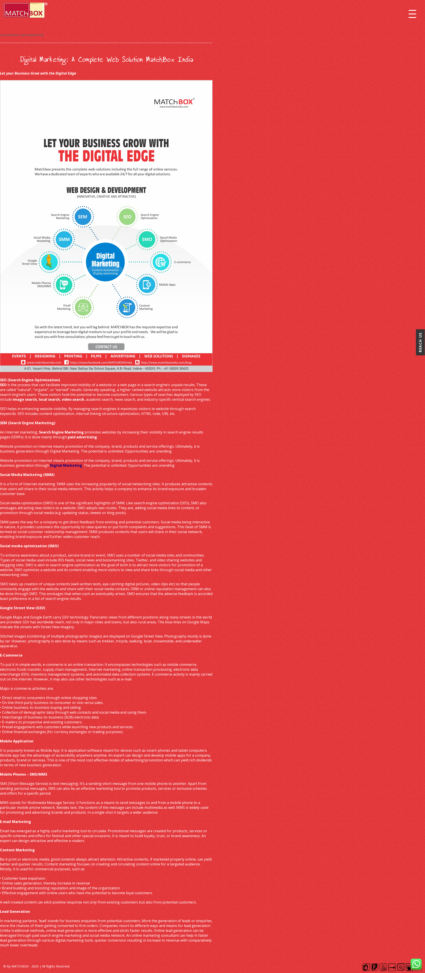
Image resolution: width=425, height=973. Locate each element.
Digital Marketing (66, 465)
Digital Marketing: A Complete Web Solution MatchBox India (106, 60)
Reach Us (420, 342)
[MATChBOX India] (25, 11)
